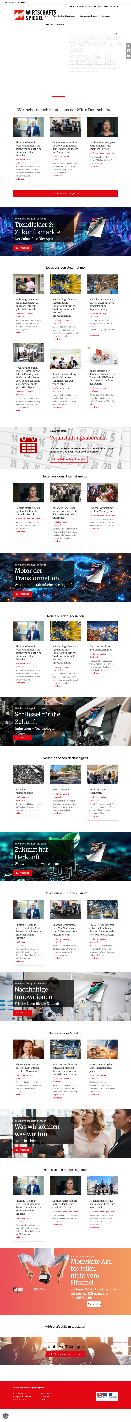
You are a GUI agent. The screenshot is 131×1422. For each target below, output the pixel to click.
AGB (43, 1399)
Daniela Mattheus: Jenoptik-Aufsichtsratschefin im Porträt (102, 145)
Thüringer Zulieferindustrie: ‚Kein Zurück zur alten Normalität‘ (28, 1067)
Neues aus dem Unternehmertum (65, 476)
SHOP (72, 6)
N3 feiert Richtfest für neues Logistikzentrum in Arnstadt (102, 1204)
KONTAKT (92, 6)
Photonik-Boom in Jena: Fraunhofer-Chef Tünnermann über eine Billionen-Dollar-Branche (28, 149)
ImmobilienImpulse (89, 16)
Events (59, 24)
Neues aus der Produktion (65, 616)
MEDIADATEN (103, 6)
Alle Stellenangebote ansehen (65, 1354)
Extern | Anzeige (25, 313)
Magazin (106, 16)
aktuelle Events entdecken (69, 459)
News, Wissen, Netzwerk (65, 49)
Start (47, 16)
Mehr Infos (94, 1304)
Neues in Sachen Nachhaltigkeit (65, 758)
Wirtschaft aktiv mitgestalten (65, 1326)
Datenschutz (47, 1396)
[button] (5, 1416)
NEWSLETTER (82, 6)
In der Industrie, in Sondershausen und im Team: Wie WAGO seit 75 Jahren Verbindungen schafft (102, 377)
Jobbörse (49, 24)
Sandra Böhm (98, 153)
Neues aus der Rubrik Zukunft (65, 893)
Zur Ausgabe (22, 247)
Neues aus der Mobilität (65, 1033)
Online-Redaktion (63, 522)
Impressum (47, 1393)
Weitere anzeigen (65, 193)
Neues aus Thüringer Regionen (65, 1170)
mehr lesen (20, 179)
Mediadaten (19, 1399)
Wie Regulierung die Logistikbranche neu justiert (100, 1067)
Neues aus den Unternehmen (65, 267)
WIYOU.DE (114, 6)
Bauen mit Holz (61, 789)
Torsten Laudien (25, 160)
